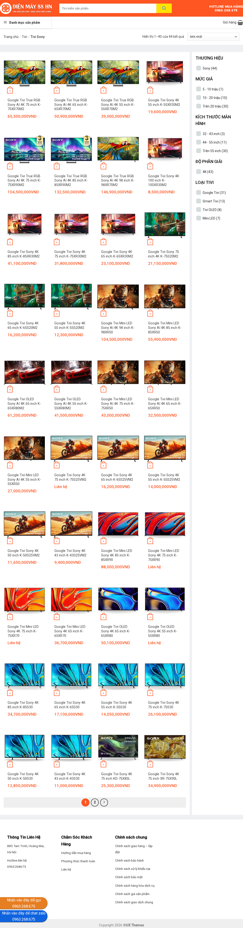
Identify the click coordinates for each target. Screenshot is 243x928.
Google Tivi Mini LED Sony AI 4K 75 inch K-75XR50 (118, 403)
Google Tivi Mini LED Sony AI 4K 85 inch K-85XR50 (165, 327)
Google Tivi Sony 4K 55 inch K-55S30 (116, 705)
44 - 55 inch (215, 142)
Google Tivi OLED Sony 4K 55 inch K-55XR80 (162, 631)
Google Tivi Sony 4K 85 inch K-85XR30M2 (24, 254)
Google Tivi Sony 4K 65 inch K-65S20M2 (23, 325)
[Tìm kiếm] (164, 8)
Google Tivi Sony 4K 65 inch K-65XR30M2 (117, 254)
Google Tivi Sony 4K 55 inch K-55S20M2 (69, 325)
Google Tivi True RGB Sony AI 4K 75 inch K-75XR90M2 (24, 180)
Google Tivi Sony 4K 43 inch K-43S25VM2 (70, 553)
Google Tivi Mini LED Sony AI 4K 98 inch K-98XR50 (118, 327)
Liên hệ (66, 869)
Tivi (24, 37)
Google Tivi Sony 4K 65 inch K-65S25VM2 (117, 477)
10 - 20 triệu (215, 98)
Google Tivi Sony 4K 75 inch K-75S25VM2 (70, 477)
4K (208, 172)
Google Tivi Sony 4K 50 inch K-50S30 (23, 776)
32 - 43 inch (214, 134)
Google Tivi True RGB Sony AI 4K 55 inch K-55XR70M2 (118, 104)
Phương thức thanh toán (78, 861)
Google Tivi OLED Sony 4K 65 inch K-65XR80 (115, 631)
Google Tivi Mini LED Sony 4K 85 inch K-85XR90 (116, 555)
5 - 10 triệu (213, 89)
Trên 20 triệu (215, 106)
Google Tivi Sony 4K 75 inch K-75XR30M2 (70, 254)
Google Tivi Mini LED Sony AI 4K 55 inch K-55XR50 (24, 479)
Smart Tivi (214, 201)
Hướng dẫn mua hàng (76, 853)
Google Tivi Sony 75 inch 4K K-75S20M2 (163, 254)
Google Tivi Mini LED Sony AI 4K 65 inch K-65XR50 (165, 403)
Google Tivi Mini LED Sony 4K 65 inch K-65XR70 (69, 631)
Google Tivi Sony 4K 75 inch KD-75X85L (116, 776)
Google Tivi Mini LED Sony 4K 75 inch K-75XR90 (163, 555)
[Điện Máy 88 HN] (26, 8)
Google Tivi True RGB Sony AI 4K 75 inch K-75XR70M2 (24, 104)
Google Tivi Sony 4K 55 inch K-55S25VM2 (164, 477)
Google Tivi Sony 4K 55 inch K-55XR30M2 (164, 102)
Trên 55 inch (215, 151)
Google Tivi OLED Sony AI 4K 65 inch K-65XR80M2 (24, 403)
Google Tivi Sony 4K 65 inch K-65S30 (69, 705)
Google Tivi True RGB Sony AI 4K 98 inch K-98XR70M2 (118, 180)
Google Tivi (214, 193)
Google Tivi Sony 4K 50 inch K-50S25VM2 (24, 553)
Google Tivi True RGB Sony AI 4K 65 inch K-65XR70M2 (71, 104)
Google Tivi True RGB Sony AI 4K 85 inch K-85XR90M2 (71, 180)
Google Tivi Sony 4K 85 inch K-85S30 (23, 705)
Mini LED (211, 218)
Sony (210, 68)
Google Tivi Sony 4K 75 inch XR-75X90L (163, 776)
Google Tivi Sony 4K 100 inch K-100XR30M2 (163, 180)
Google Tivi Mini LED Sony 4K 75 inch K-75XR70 (23, 631)
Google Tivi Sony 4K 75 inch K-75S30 (163, 705)
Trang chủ (11, 37)
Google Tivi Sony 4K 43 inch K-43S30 (69, 776)
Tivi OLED (212, 210)
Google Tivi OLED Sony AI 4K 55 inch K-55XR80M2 (71, 403)
